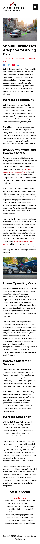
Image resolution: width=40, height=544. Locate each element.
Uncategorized (21, 59)
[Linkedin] (18, 65)
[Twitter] (9, 65)
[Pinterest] (13, 65)
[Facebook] (4, 65)
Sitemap (22, 539)
